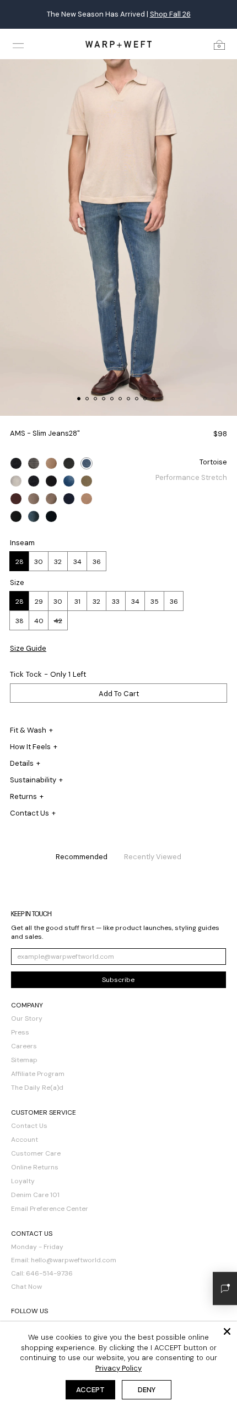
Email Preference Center (49, 1208)
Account (24, 1139)
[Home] (118, 44)
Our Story (26, 1018)
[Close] (227, 1331)
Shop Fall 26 (170, 14)
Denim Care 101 (35, 1194)
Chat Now (26, 1286)
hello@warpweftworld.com (73, 1260)
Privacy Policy (118, 1368)
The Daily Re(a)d (37, 1087)
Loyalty (23, 1181)
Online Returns (34, 1167)
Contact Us (29, 1125)
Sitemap (24, 1060)
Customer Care (36, 1153)
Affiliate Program (37, 1073)
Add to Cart (119, 693)
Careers (24, 1046)
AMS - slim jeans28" (45, 433)
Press (20, 1032)
